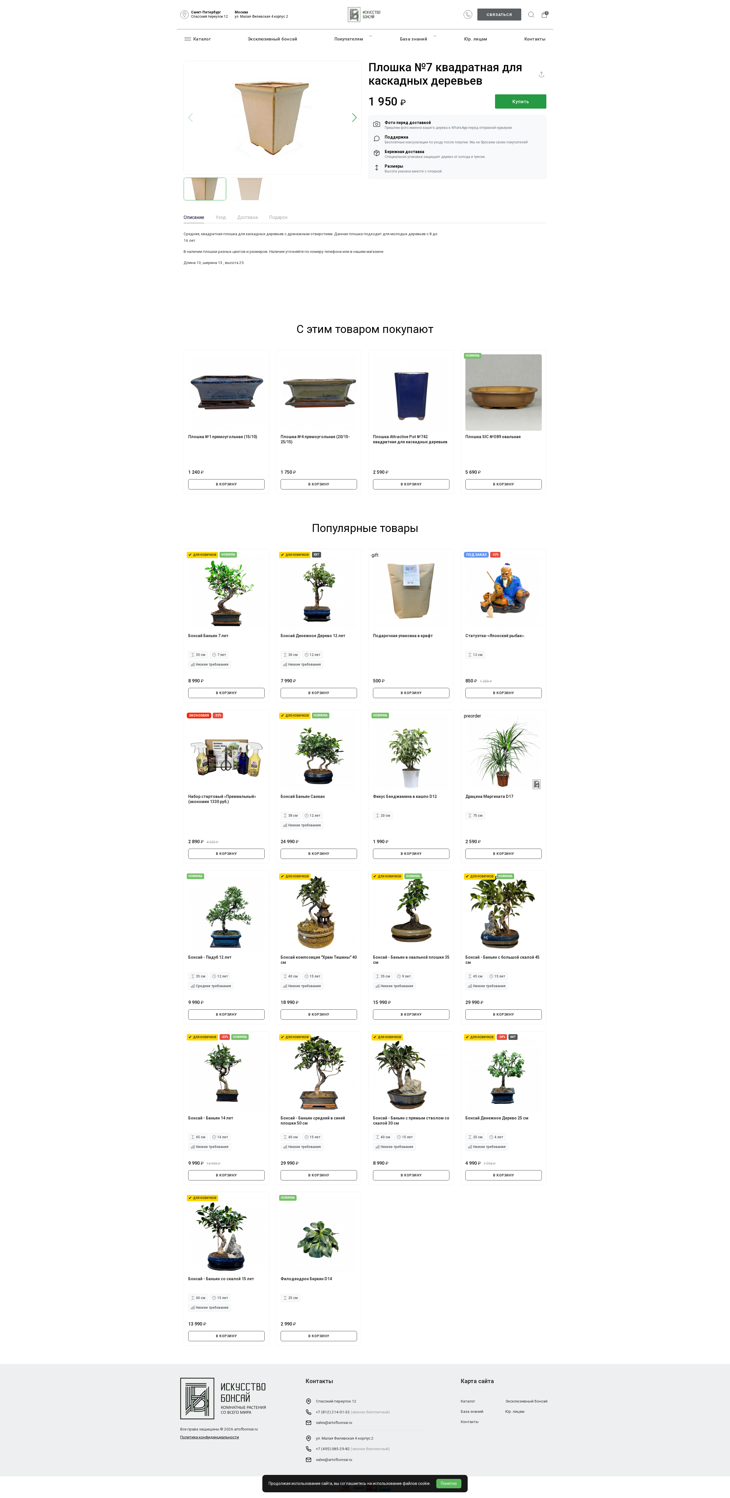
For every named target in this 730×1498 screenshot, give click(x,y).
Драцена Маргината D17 (489, 796)
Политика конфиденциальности (209, 1437)
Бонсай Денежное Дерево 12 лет (313, 635)
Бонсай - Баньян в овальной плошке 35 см (411, 960)
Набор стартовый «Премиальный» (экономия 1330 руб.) (222, 799)
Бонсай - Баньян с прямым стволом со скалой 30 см (411, 1120)
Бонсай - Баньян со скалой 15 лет (221, 1279)
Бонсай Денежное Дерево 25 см (496, 1118)
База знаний (413, 39)
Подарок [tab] (278, 217)
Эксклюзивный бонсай (272, 39)
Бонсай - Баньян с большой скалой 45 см (502, 960)
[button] (354, 117)
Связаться (499, 14)
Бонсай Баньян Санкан (303, 796)
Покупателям (348, 39)
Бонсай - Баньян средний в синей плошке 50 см (313, 1120)
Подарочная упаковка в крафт (403, 635)
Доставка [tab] (247, 217)
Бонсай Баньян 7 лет (208, 635)
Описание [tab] (194, 217)
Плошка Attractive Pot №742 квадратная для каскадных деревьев (410, 439)
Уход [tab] (221, 217)
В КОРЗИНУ (226, 484)
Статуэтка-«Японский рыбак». (495, 635)
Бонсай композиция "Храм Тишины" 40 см (319, 960)
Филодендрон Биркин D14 (306, 1279)
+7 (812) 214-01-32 (333, 1412)
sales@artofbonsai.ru (334, 1422)
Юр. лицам (475, 39)
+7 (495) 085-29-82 (333, 1448)
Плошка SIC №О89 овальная (493, 436)
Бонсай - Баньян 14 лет (210, 1118)
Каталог (202, 39)
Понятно (449, 1483)
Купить (520, 101)
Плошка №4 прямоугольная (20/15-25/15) (315, 439)
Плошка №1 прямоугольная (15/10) (222, 436)
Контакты (535, 39)
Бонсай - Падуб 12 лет (210, 957)
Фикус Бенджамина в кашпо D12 (405, 796)
